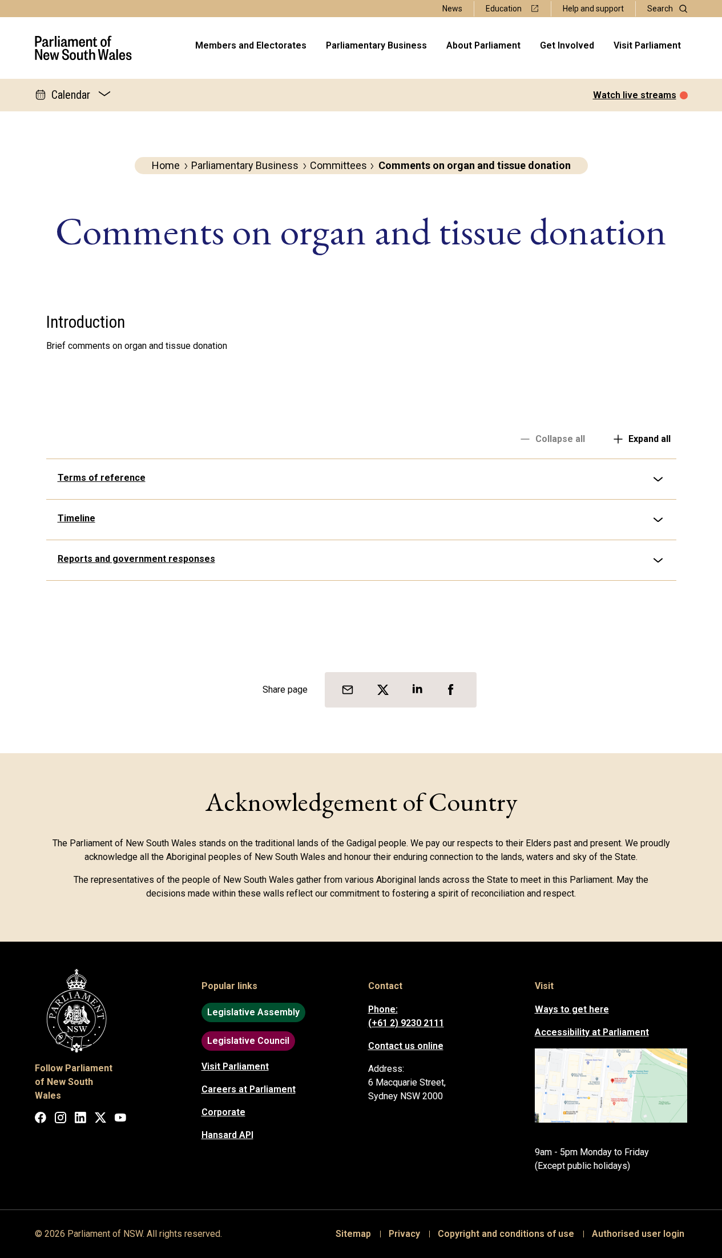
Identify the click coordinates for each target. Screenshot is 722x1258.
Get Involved (567, 45)
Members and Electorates (250, 45)
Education (504, 8)
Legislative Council (248, 1040)
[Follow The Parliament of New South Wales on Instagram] (60, 1119)
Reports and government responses (136, 558)
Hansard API (227, 1135)
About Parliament (483, 45)
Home (166, 165)
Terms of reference (102, 477)
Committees (338, 165)
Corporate (223, 1112)
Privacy (404, 1233)
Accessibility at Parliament (592, 1032)
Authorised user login (638, 1233)
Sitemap (353, 1233)
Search (660, 8)
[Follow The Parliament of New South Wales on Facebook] (40, 1119)
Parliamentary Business (376, 45)
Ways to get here (572, 1009)
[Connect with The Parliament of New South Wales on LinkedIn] (80, 1119)
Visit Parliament (647, 45)
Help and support (593, 8)
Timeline (76, 518)
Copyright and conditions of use (506, 1233)
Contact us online (405, 1045)
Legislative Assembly (253, 1012)
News (452, 8)
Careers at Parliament (248, 1089)
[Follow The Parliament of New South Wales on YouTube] (120, 1119)
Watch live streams (634, 95)
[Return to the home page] (83, 48)
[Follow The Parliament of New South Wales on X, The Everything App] (100, 1119)
